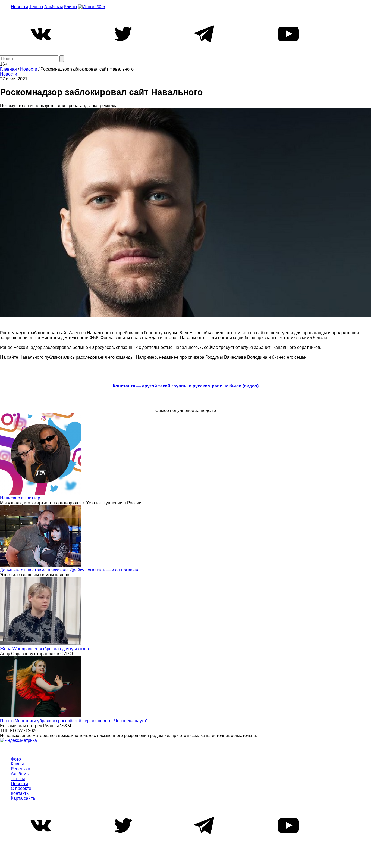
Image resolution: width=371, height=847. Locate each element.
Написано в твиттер (20, 498)
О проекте (21, 788)
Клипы (70, 6)
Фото (16, 759)
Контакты (20, 793)
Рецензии (20, 769)
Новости (19, 6)
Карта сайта (23, 798)
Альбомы (53, 6)
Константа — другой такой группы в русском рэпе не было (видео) (186, 386)
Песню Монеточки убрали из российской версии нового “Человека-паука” (73, 720)
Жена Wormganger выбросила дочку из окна (44, 648)
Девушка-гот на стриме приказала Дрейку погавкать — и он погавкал (69, 570)
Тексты (36, 6)
